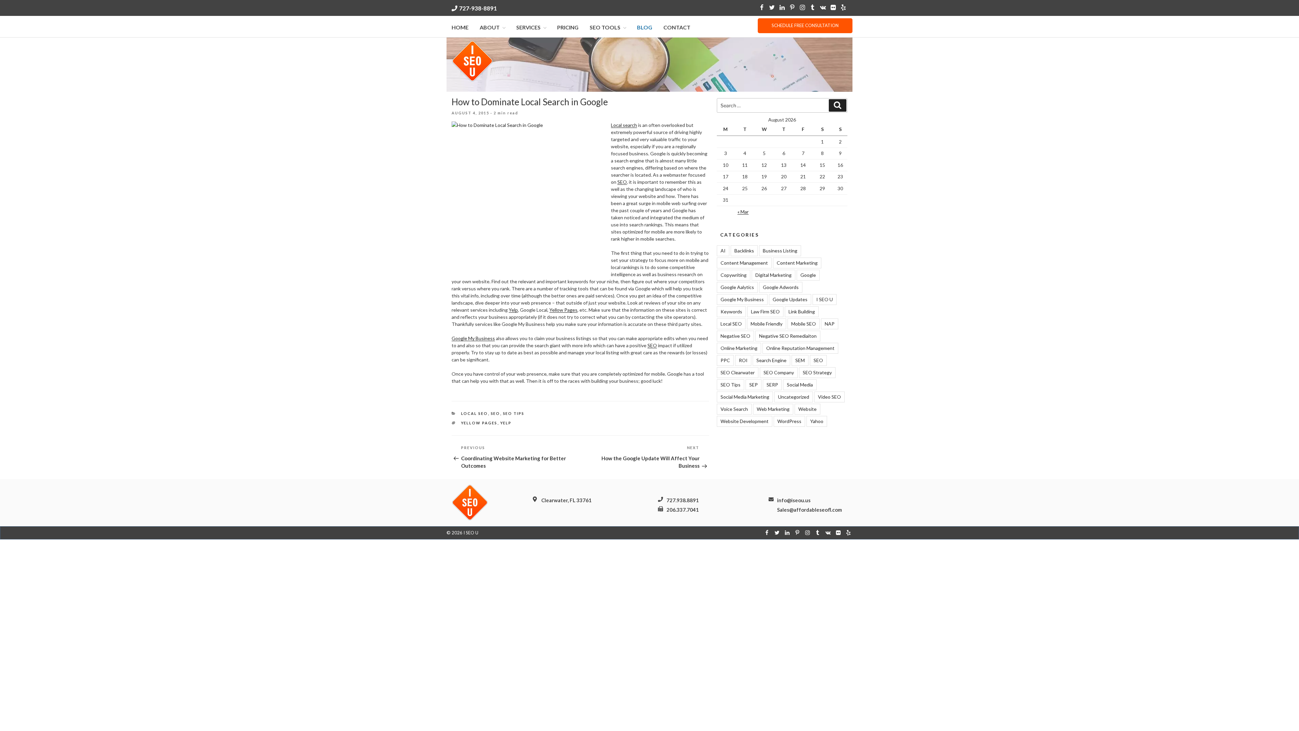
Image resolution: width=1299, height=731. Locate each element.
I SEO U (824, 299)
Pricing (567, 27)
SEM (800, 360)
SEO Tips (514, 413)
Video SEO (829, 397)
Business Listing (780, 250)
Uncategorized (793, 397)
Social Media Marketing (745, 397)
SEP (753, 384)
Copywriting (734, 275)
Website (807, 409)
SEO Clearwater (738, 372)
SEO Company (779, 372)
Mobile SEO (803, 324)
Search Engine (771, 360)
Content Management (744, 263)
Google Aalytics (737, 287)
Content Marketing (797, 263)
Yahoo (816, 421)
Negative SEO (735, 336)
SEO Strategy (817, 372)
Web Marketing (773, 409)
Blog (644, 27)
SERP (772, 384)
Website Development (745, 421)
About (490, 27)
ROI (743, 360)
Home (460, 27)
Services (528, 27)
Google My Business (473, 338)
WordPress (789, 421)
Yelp (513, 310)
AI (723, 250)
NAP (830, 324)
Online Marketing (739, 348)
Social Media (800, 384)
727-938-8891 (478, 8)
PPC (725, 360)
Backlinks (744, 250)
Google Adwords (781, 287)
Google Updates (790, 299)
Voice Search (734, 409)
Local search (624, 125)
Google (808, 275)
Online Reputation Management (800, 348)
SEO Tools (605, 27)
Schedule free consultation (805, 25)
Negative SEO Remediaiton (788, 336)
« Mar (743, 212)
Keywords (731, 311)
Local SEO (474, 413)
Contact (676, 27)
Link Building (802, 311)
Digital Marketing (773, 275)
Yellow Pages (563, 310)
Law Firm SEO (765, 311)
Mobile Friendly (766, 324)
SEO (622, 182)
